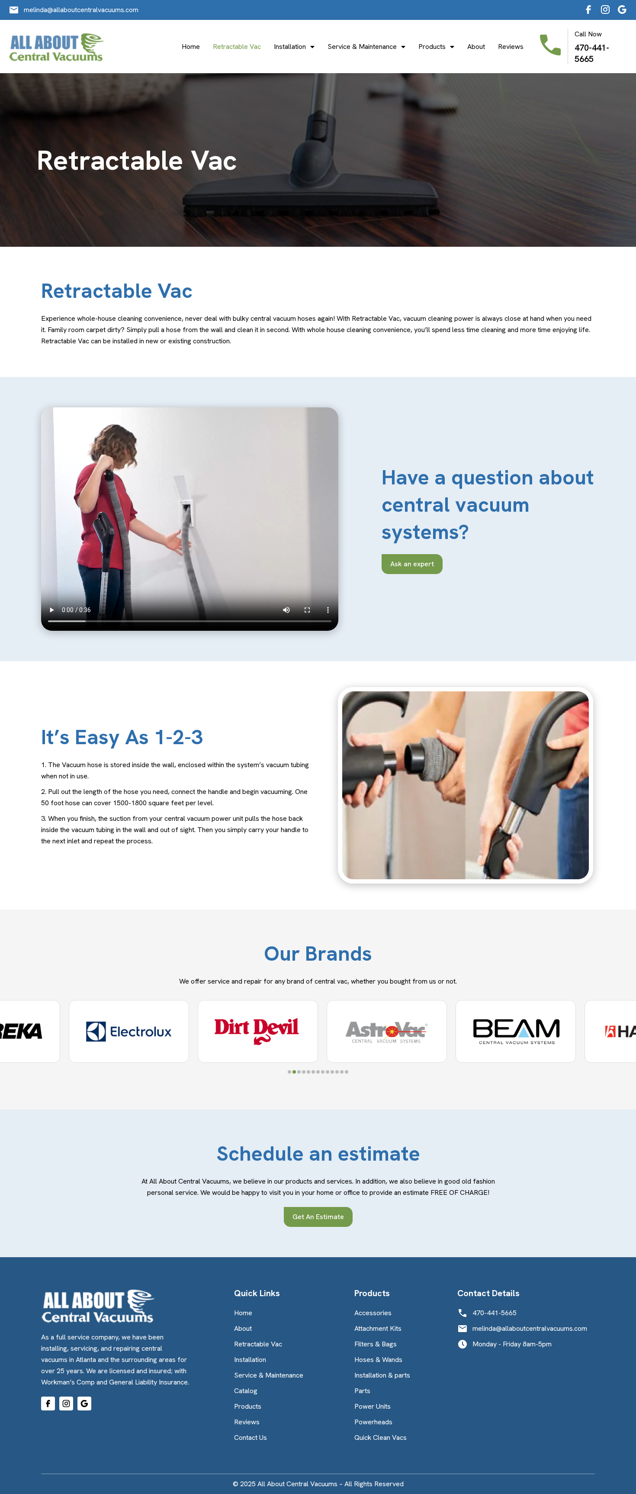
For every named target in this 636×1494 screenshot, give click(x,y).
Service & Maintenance (362, 46)
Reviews (511, 46)
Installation (290, 46)
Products (432, 46)
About (476, 46)
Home (191, 46)
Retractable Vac (237, 46)
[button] (289, 1072)
